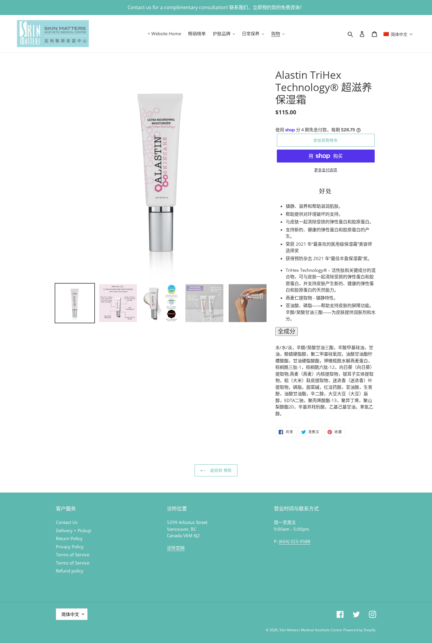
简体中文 (70, 614)
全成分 (286, 331)
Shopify (369, 629)
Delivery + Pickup (73, 530)
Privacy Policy (70, 547)
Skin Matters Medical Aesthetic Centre (310, 629)
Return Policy (69, 538)
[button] (398, 33)
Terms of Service (72, 554)
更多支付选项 (325, 170)
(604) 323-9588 (294, 541)
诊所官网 (176, 548)
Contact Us (67, 522)
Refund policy (69, 571)
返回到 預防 (220, 470)
